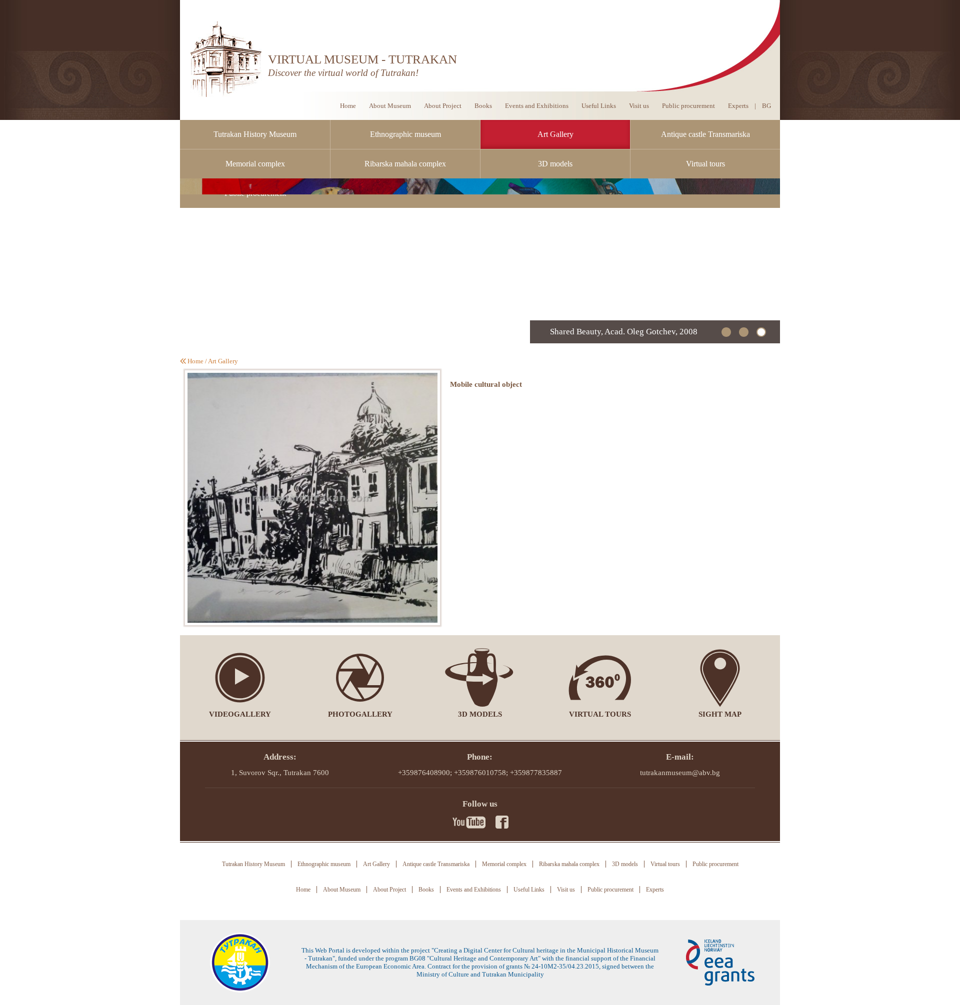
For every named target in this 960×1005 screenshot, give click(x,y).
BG (766, 105)
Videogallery (240, 714)
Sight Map (720, 714)
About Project (443, 105)
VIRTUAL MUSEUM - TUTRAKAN (362, 59)
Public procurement (688, 105)
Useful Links (599, 105)
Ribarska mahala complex (405, 163)
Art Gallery (556, 134)
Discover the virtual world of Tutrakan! (343, 72)
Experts (738, 105)
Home (348, 105)
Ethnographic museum (405, 134)
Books (483, 105)
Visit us (639, 105)
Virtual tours (705, 163)
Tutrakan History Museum (255, 134)
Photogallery (360, 714)
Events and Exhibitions (536, 105)
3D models (555, 163)
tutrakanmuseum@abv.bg (680, 773)
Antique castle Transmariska (705, 134)
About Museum (390, 105)
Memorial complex (255, 163)
